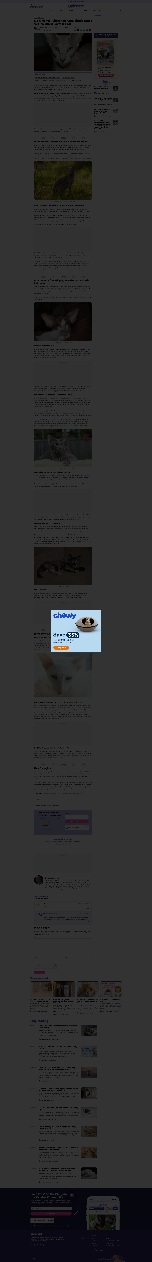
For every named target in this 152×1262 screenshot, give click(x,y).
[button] (99, 612)
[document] (76, 631)
